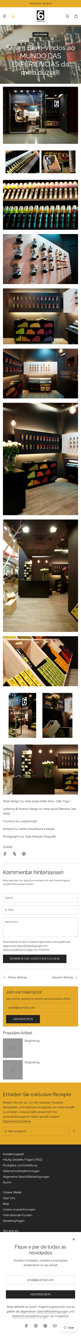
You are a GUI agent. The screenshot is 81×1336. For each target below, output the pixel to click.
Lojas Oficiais (40, 35)
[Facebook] (26, 1325)
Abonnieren (23, 1019)
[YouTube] (54, 1325)
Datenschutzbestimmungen (18, 949)
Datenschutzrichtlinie (17, 1121)
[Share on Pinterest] (23, 854)
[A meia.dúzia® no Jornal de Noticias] (4, 978)
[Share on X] (14, 854)
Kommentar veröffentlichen (35, 958)
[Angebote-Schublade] (13, 16)
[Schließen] (73, 1239)
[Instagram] (35, 1325)
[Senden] (73, 1131)
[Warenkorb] (76, 16)
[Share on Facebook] (5, 854)
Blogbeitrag (32, 1041)
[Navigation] (4, 16)
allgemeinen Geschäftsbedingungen (23, 945)
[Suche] (67, 16)
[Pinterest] (45, 1325)
